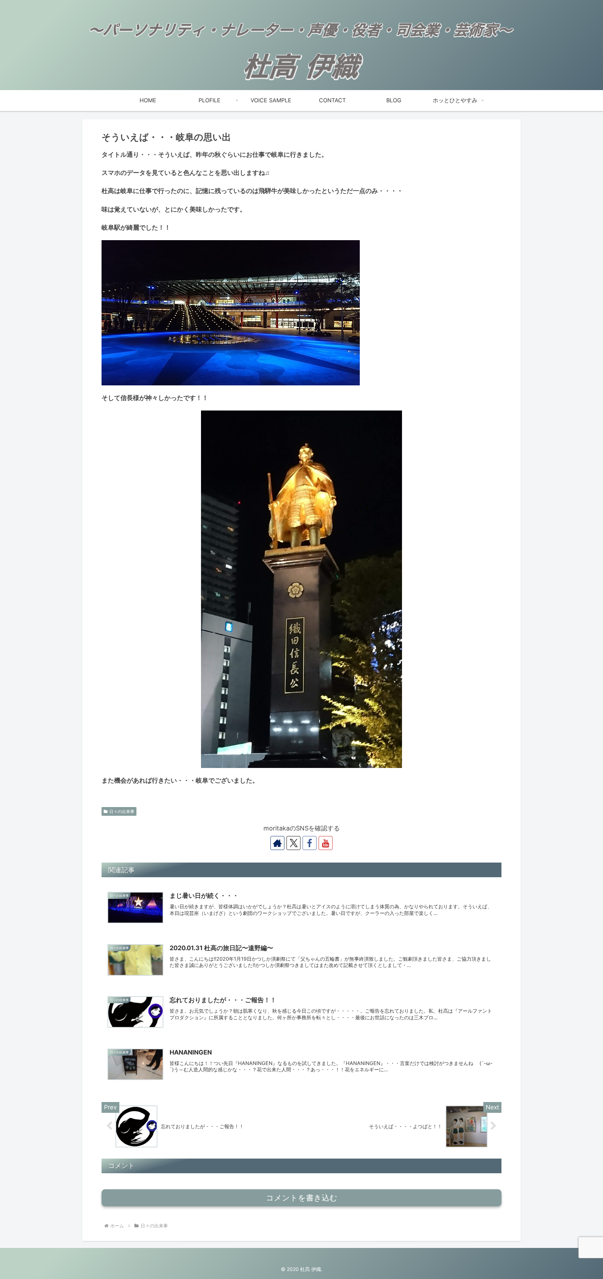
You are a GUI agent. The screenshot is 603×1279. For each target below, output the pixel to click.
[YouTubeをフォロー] (326, 843)
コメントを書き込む (301, 1197)
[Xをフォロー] (293, 843)
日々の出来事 (121, 811)
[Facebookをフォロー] (310, 843)
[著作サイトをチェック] (277, 843)
